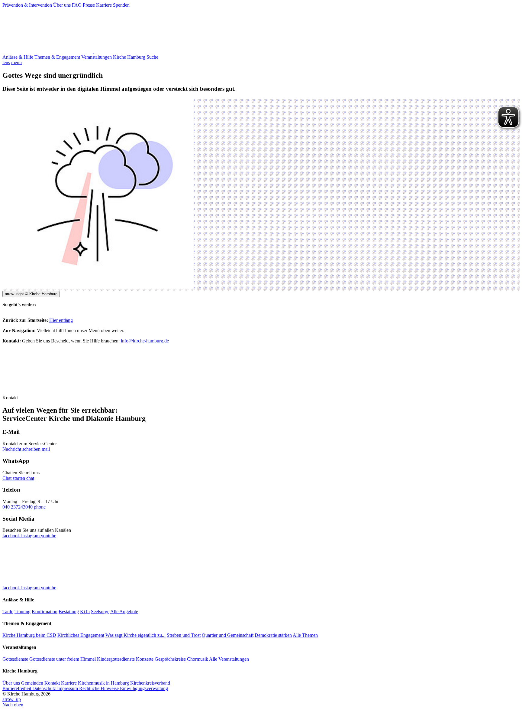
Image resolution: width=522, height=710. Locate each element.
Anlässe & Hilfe (17, 57)
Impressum (68, 688)
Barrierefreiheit (17, 688)
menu (16, 62)
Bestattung (69, 611)
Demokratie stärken (273, 635)
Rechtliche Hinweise (99, 688)
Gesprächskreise (170, 659)
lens (6, 62)
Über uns (62, 5)
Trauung (22, 611)
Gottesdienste (15, 659)
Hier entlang (61, 320)
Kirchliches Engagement (80, 635)
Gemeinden (32, 682)
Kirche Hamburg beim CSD (29, 635)
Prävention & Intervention (27, 5)
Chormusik (197, 659)
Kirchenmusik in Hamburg (103, 682)
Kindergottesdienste (116, 659)
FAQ (77, 5)
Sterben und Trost (184, 635)
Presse (89, 5)
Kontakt (52, 682)
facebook (11, 535)
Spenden (121, 5)
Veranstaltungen (96, 57)
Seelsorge (100, 611)
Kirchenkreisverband (150, 682)
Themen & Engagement (57, 57)
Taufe (7, 611)
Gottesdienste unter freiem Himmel (62, 659)
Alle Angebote (124, 611)
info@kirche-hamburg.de (145, 340)
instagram (31, 535)
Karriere (104, 5)
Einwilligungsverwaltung (144, 688)
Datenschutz (44, 688)
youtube (48, 535)
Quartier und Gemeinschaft (227, 635)
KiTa (85, 611)
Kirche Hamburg (129, 57)
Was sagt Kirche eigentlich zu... (135, 635)
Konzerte (144, 659)
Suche (152, 57)
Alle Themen (305, 635)
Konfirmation (44, 611)
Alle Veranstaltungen (229, 659)
